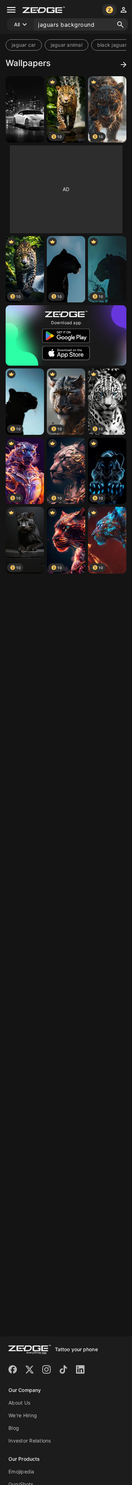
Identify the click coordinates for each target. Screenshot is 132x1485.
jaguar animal (66, 45)
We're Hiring (22, 1415)
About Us (19, 1403)
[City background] (25, 109)
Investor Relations (29, 1441)
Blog (13, 1428)
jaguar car (24, 45)
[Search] (120, 24)
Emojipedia (21, 1471)
